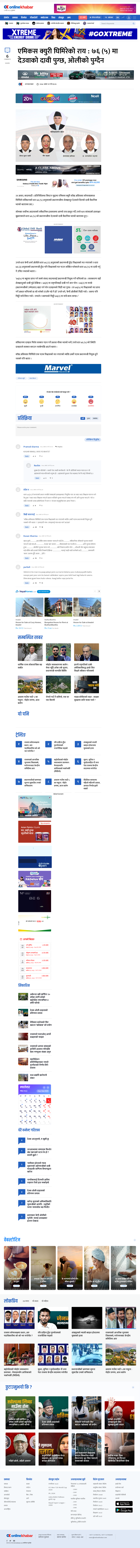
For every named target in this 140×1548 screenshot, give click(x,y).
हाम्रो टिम (118, 1484)
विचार (53, 17)
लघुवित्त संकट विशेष (99, 1487)
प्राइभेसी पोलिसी (120, 1495)
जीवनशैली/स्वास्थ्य (10, 1502)
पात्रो (84, 17)
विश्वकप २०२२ (97, 1513)
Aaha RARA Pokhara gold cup (56, 1498)
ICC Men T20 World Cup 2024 (58, 1488)
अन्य (69, 17)
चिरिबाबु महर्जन (75, 23)
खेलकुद (61, 17)
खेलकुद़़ (6, 1498)
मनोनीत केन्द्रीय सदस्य (57, 23)
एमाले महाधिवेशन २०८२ (100, 1509)
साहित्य (6, 1491)
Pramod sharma (31, 447)
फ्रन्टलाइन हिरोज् (76, 1515)
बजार (28, 1484)
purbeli (27, 567)
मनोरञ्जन (44, 17)
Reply (27, 456)
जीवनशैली (33, 17)
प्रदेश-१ (26, 490)
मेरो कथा (73, 1511)
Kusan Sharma (31, 536)
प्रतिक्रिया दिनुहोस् (92, 439)
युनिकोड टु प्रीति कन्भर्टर (78, 1522)
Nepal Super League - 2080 (57, 1504)
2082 (75, 1495)
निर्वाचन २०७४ (98, 1495)
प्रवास (6, 1506)
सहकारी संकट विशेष (99, 1484)
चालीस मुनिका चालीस (78, 1499)
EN (118, 17)
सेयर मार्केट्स (96, 17)
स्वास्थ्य (110, 17)
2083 (75, 1508)
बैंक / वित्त (29, 1495)
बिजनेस (24, 17)
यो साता (35, 1301)
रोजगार (28, 1491)
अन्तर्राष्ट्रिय (7, 1509)
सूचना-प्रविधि (30, 1502)
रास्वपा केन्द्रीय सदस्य (93, 23)
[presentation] (95, 591)
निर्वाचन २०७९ (97, 1502)
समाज (6, 1484)
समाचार (15, 17)
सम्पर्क (117, 1498)
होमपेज (6, 17)
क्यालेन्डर (25, 1087)
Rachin (37, 465)
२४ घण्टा (26, 1301)
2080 (75, 1489)
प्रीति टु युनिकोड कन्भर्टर (78, 1518)
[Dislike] (40, 456)
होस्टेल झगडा (40, 23)
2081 (75, 1492)
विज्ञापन (117, 1491)
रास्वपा (11, 23)
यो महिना (45, 1301)
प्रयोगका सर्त (119, 1487)
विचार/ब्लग (7, 1487)
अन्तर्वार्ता (7, 1495)
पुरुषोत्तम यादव (24, 23)
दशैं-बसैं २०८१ (97, 1516)
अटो (27, 1498)
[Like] (33, 456)
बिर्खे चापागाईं (29, 514)
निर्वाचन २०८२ (97, 1506)
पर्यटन (28, 1487)
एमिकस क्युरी (21, 378)
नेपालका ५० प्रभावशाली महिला (78, 1485)
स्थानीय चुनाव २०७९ (99, 1498)
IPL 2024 (52, 1493)
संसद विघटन (33, 378)
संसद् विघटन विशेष (99, 1491)
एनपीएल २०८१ (53, 1484)
